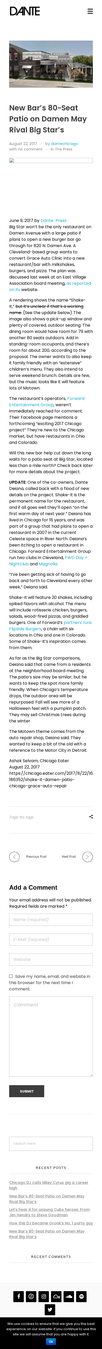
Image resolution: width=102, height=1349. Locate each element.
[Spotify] (81, 1296)
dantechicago (64, 143)
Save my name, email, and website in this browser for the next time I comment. (49, 982)
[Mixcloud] (56, 1296)
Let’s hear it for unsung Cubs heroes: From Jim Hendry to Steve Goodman (49, 1212)
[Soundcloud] (69, 1296)
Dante (47, 221)
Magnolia (48, 564)
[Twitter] (50, 1309)
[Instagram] (43, 1296)
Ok (51, 1342)
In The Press (61, 149)
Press (61, 221)
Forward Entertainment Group (46, 401)
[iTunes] (31, 1296)
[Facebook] (18, 1296)
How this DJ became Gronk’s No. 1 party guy (51, 1223)
